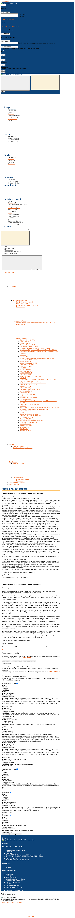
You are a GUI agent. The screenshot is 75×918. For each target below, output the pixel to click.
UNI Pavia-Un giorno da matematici (30, 415)
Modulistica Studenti (19, 446)
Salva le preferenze (16, 834)
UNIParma (23, 396)
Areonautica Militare (26, 399)
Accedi (3, 5)
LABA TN (23, 378)
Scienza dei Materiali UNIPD (28, 363)
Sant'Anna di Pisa (25, 392)
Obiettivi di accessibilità (13, 882)
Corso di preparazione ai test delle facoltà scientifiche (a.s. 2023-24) (35, 322)
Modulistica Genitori (19, 463)
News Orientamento (22, 338)
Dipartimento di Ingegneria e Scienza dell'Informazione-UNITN (38, 350)
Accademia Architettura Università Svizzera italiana (35, 348)
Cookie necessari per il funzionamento (13, 676)
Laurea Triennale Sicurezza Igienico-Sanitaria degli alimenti (37, 358)
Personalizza (5, 661)
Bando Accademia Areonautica (29, 414)
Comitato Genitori (18, 477)
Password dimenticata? (7, 19)
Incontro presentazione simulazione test (31, 420)
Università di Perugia (26, 387)
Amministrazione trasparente (14, 887)
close (2, 91)
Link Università (20, 324)
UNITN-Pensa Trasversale (27, 394)
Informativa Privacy (11, 877)
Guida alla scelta (24, 341)
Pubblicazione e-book (22, 479)
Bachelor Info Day (25, 430)
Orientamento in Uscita (19, 321)
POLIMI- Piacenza (25, 369)
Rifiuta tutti (16, 661)
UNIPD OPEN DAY (26, 373)
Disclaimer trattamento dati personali (11, 902)
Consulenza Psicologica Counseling (23, 448)
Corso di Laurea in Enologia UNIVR (30, 404)
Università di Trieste (26, 366)
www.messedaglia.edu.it (9, 683)
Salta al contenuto (6, 1)
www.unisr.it (5, 792)
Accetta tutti (29, 661)
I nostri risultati (20, 307)
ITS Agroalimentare (25, 374)
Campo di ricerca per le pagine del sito (12, 230)
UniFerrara (23, 406)
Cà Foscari (23, 355)
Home (7, 246)
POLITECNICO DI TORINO (29, 381)
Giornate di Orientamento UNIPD (30, 389)
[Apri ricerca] (45, 82)
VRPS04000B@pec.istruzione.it (26, 856)
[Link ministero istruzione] (9, 3)
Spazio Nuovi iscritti (22, 303)
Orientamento (9, 250)
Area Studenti (13, 444)
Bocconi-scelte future (26, 425)
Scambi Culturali (14, 484)
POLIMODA (24, 429)
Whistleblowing (10, 884)
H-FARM (23, 368)
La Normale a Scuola (26, 391)
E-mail (20, 43)
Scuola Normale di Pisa (26, 371)
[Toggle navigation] (15, 83)
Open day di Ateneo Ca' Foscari (29, 345)
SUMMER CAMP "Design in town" (30, 376)
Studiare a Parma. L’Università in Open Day (33, 383)
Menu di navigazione (35, 269)
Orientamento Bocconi (26, 417)
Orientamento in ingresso (12, 251)
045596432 (11, 851)
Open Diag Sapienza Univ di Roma (30, 422)
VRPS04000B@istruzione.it (25, 855)
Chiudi (3, 55)
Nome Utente (22, 14)
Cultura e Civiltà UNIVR (27, 340)
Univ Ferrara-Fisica (25, 343)
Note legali (9, 876)
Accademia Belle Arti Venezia (28, 397)
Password (21, 16)
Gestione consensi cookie (13, 885)
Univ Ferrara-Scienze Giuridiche (29, 346)
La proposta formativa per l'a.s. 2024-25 (27, 305)
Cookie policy (10, 874)
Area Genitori (13, 462)
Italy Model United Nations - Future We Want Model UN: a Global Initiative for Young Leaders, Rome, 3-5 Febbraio (39, 408)
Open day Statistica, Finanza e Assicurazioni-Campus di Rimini (38, 379)
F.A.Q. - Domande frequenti (24, 302)
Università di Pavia (25, 424)
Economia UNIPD (25, 361)
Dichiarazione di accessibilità (14, 880)
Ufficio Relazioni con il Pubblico (15, 879)
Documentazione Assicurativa (17, 482)
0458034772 (12, 853)
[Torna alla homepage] (30, 74)
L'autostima (19, 481)
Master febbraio (24, 427)
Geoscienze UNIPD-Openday (28, 384)
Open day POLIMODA (27, 364)
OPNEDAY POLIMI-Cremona (29, 360)
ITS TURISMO (24, 356)
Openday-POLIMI (25, 386)
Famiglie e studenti (10, 248)
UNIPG (22, 412)
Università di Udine (25, 411)
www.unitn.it (6, 815)
